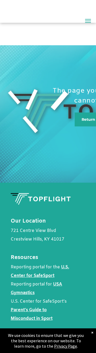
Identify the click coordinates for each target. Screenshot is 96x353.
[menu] (88, 21)
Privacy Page (65, 346)
